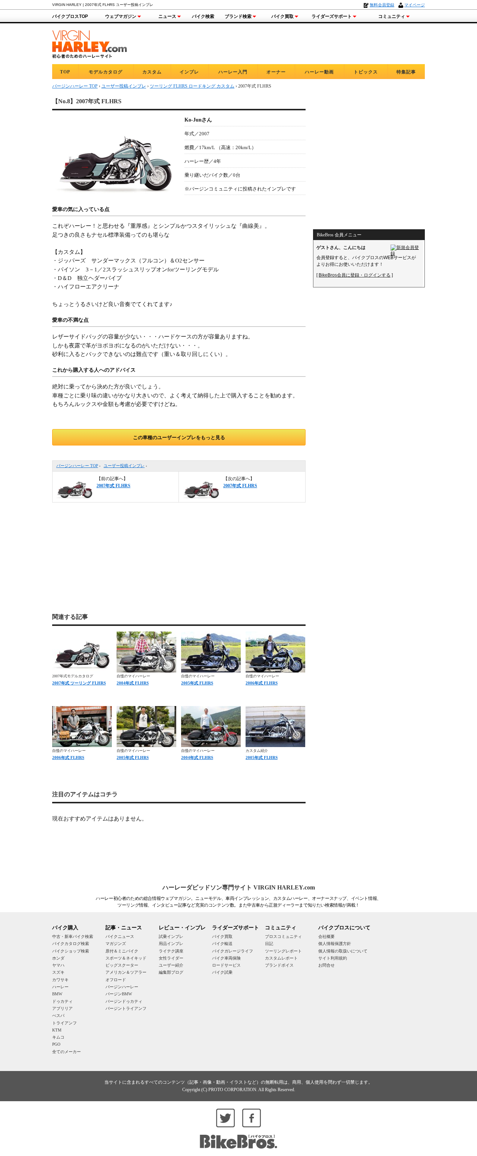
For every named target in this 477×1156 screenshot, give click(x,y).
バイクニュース (119, 936)
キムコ (58, 1037)
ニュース (167, 16)
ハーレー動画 (319, 72)
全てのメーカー (66, 1051)
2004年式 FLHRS (133, 683)
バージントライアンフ (125, 1008)
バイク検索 (203, 16)
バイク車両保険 (226, 958)
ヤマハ (58, 965)
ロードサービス (226, 965)
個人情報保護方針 (334, 943)
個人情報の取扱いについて (342, 951)
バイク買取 (282, 16)
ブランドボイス (279, 965)
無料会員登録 (382, 5)
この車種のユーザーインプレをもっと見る (179, 437)
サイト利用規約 (332, 958)
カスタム (152, 72)
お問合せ (326, 965)
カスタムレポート (281, 958)
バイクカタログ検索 (70, 943)
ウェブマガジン (120, 16)
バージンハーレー (121, 987)
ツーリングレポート (283, 951)
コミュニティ (391, 16)
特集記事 (406, 72)
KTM (56, 1030)
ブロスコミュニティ (283, 936)
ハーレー (60, 987)
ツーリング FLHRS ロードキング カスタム (192, 86)
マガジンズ (115, 943)
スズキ (58, 972)
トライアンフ (64, 1023)
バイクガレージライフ (232, 951)
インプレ (189, 72)
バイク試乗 (222, 972)
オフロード (115, 979)
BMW (57, 994)
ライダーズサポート (332, 16)
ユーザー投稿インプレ (124, 465)
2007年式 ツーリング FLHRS (79, 683)
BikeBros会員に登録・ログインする (355, 275)
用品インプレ (171, 943)
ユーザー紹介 (171, 965)
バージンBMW (118, 994)
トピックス (366, 72)
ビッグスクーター (121, 965)
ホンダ (58, 958)
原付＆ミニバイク (121, 951)
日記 (269, 943)
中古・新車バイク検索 (72, 936)
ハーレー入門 (232, 72)
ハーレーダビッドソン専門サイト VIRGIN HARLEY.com (238, 887)
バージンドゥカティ (123, 1001)
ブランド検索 (238, 16)
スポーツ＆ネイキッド (125, 958)
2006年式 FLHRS (262, 683)
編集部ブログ (171, 972)
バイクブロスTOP (70, 16)
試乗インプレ (171, 936)
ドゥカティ (62, 1001)
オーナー (276, 72)
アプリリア (62, 1008)
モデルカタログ (106, 72)
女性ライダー (171, 958)
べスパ (58, 1015)
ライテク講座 (171, 951)
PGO (56, 1044)
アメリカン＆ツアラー (125, 972)
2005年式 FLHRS (197, 683)
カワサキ (60, 979)
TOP (65, 72)
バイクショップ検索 (70, 951)
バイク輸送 (222, 943)
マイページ (414, 5)
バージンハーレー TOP (77, 465)
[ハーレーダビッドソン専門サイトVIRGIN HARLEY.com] (89, 43)
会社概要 (326, 936)
